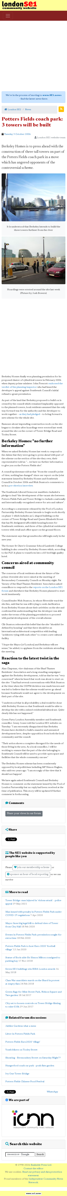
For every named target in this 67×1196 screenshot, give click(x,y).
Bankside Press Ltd (41, 1165)
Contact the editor (33, 1168)
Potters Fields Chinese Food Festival (24, 1081)
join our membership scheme (33, 867)
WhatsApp (52, 1092)
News (28, 109)
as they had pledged (29, 414)
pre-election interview (21, 486)
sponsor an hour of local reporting (28, 874)
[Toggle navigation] (8, 15)
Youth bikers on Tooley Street (21, 1050)
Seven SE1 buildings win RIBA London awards (30, 969)
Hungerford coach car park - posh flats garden (29, 1066)
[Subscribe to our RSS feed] (61, 109)
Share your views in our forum (24, 813)
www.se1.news (33, 1194)
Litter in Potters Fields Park (20, 1034)
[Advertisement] (33, 56)
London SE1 (14, 109)
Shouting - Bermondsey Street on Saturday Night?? (33, 1058)
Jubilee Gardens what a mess (20, 1026)
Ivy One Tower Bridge (17, 1074)
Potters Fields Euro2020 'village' (22, 1042)
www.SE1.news (52, 95)
